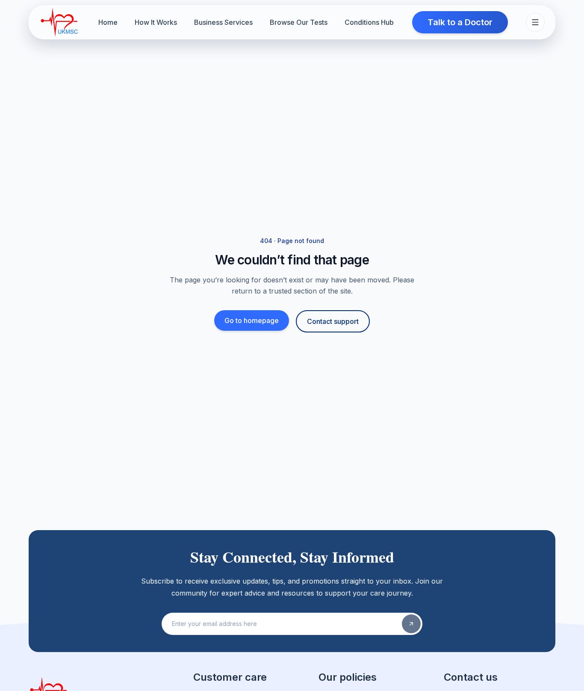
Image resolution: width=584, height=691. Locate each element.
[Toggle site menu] (535, 22)
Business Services (223, 22)
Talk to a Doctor (460, 22)
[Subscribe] (411, 623)
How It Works (156, 22)
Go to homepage (251, 320)
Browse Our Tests (298, 22)
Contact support (333, 321)
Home (108, 22)
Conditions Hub (369, 22)
